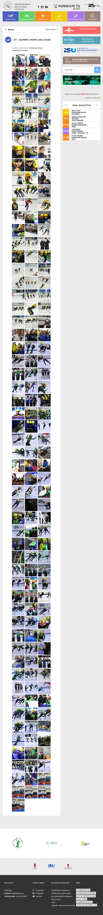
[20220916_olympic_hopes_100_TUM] (18, 575)
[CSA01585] (44, 222)
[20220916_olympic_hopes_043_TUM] (44, 693)
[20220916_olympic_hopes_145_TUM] (44, 484)
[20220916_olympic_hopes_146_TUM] (31, 484)
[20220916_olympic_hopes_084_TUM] (44, 601)
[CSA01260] (31, 340)
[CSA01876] (18, 105)
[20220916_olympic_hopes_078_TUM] (31, 627)
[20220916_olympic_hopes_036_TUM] (18, 719)
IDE (83, 94)
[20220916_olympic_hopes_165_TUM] (18, 444)
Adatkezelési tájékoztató (60, 893)
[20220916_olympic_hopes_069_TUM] (31, 654)
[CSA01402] (44, 288)
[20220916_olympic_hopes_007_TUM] (18, 784)
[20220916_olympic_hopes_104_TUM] (18, 562)
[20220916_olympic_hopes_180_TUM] (18, 418)
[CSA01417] (31, 288)
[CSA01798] (31, 131)
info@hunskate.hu (17, 893)
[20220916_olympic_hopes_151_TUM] (44, 457)
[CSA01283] (44, 327)
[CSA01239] (18, 353)
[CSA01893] (44, 92)
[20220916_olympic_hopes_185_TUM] (18, 405)
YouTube (39, 896)
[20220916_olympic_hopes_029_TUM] (18, 745)
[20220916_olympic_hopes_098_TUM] (31, 575)
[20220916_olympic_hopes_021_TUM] (31, 758)
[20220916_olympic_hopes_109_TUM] (31, 549)
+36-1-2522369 (21, 896)
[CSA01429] (18, 288)
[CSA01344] (18, 314)
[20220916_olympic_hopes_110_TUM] (18, 549)
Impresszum (56, 899)
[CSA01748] (44, 144)
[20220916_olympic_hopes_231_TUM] (44, 353)
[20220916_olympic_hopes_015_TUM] (18, 771)
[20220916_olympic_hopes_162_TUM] (31, 444)
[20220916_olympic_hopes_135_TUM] (44, 497)
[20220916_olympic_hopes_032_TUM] (18, 732)
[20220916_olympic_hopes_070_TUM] (18, 654)
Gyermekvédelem (83, 890)
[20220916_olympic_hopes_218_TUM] (44, 366)
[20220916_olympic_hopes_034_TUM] (31, 719)
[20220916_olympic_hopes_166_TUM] (44, 431)
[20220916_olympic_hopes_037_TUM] (44, 706)
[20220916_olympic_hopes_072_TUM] (31, 640)
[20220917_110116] (18, 810)
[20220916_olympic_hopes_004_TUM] (31, 784)
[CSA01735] (31, 157)
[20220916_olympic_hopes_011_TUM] (44, 771)
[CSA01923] (44, 65)
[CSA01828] (18, 118)
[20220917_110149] (44, 797)
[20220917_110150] (31, 797)
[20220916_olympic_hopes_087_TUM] (31, 601)
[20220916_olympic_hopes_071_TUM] (44, 640)
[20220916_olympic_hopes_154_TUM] (31, 457)
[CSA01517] (18, 261)
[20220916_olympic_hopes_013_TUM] (31, 771)
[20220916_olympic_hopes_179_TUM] (31, 418)
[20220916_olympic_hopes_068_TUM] (44, 654)
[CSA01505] (31, 261)
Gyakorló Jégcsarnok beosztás (63, 905)
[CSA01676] (44, 183)
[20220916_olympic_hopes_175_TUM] (18, 431)
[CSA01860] (31, 105)
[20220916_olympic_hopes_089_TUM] (18, 601)
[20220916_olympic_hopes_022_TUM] (18, 758)
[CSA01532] (44, 235)
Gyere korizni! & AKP (87, 29)
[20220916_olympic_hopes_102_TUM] (31, 562)
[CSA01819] (44, 118)
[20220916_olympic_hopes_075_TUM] (44, 627)
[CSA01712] (18, 183)
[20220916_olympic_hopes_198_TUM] (31, 392)
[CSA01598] (31, 209)
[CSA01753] (31, 144)
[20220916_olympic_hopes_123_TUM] (18, 523)
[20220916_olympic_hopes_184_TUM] (31, 405)
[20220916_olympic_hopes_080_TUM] (18, 627)
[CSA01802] (18, 131)
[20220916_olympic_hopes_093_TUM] (18, 588)
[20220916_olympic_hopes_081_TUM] (44, 614)
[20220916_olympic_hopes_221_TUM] (31, 366)
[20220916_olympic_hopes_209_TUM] (31, 379)
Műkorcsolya (43, 19)
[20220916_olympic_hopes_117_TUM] (31, 536)
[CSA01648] (31, 196)
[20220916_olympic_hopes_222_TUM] (18, 366)
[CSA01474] (31, 275)
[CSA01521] (44, 248)
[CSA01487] (18, 275)
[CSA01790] (44, 131)
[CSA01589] (31, 222)
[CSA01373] (44, 301)
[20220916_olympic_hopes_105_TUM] (44, 549)
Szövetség (92, 19)
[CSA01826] (31, 118)
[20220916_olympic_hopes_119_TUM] (44, 523)
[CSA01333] (44, 314)
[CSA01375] (31, 301)
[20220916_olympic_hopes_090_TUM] (44, 588)
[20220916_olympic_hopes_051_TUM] (44, 680)
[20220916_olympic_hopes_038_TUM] (31, 706)
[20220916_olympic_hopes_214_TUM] (18, 379)
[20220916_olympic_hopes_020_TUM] (44, 758)
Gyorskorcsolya (26, 19)
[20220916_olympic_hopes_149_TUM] (31, 471)
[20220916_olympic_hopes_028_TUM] (31, 745)
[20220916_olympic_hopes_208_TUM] (44, 379)
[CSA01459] (44, 275)
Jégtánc (59, 19)
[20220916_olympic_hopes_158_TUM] (44, 444)
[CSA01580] (18, 235)
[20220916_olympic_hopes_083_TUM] (18, 614)
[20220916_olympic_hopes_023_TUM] (44, 745)
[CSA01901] (44, 79)
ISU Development (81, 50)
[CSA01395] (18, 301)
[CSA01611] (18, 209)
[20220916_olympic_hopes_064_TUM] (31, 667)
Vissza (11, 29)
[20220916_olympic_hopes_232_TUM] (31, 353)
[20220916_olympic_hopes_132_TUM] (18, 510)
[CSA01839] (44, 105)
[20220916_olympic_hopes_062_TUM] (44, 667)
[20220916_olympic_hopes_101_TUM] (44, 562)
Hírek (93, 893)
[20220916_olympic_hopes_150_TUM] (18, 471)
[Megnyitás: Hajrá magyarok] (81, 80)
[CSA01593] (18, 222)
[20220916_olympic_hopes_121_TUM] (31, 523)
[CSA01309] (18, 327)
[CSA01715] (44, 170)
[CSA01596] (44, 209)
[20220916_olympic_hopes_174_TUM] (31, 431)
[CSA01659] (18, 196)
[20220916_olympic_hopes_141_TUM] (31, 497)
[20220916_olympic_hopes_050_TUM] (18, 693)
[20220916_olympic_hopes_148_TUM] (44, 471)
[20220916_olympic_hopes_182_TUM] (44, 405)
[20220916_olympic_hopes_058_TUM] (31, 680)
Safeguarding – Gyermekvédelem (87, 40)
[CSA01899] (18, 92)
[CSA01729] (18, 170)
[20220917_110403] (18, 797)
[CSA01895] (31, 92)
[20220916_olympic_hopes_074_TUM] (18, 640)
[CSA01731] (44, 157)
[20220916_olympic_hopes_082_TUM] (31, 614)
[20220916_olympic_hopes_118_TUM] (18, 536)
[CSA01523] (31, 248)
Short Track (10, 19)
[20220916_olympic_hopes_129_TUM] (44, 510)
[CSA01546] (31, 235)
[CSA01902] (31, 79)
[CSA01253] (44, 340)
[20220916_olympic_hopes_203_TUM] (18, 392)
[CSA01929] (18, 65)
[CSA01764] (18, 144)
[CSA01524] (18, 248)
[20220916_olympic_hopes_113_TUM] (44, 536)
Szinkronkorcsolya (76, 19)
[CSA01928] (31, 65)
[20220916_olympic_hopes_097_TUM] (44, 575)
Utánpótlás (91, 905)
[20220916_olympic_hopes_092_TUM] (31, 588)
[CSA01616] (44, 196)
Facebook (39, 890)
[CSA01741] (18, 157)
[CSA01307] (31, 327)
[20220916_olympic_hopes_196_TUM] (44, 392)
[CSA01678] (31, 183)
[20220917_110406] (44, 784)
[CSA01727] (31, 170)
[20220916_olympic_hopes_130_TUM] (31, 510)
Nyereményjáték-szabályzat (61, 896)
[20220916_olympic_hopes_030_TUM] (44, 732)
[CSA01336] (31, 314)
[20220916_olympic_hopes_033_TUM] (44, 719)
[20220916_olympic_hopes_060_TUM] (18, 680)
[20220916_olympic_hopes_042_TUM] (18, 706)
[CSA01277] (18, 340)
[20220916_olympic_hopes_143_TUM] (18, 497)
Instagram (39, 893)
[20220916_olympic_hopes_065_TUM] (18, 667)
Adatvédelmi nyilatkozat (60, 890)
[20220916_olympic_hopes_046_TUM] (31, 693)
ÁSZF (53, 902)
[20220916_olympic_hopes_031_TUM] (31, 732)
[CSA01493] (44, 261)
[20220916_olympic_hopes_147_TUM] (18, 484)
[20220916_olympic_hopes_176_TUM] (44, 418)
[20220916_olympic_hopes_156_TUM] (18, 457)
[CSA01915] (18, 79)
